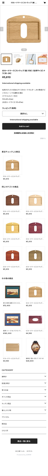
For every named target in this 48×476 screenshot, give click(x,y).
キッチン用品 (6, 403)
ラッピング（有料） (9, 108)
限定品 (4, 424)
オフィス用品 (6, 397)
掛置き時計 (6, 383)
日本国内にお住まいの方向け (24, 133)
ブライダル (5, 417)
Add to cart (24, 126)
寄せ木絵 (5, 390)
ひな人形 (5, 430)
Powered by (21, 455)
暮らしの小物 (6, 410)
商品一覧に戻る (24, 441)
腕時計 (4, 377)
